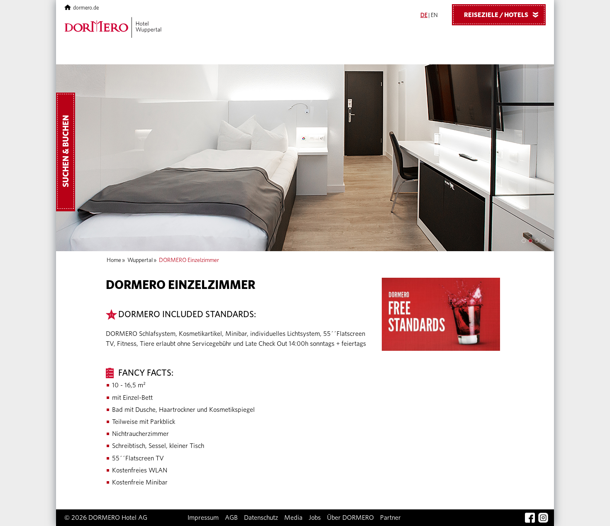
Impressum (203, 517)
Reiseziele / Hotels (503, 15)
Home (114, 260)
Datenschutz (261, 517)
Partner (390, 517)
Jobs (315, 517)
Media (293, 517)
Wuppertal (140, 260)
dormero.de (86, 8)
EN (434, 15)
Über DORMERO (350, 517)
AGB (231, 517)
